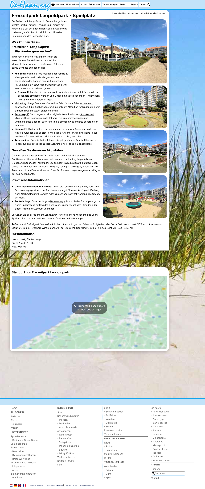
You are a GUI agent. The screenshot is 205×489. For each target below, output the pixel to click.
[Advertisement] (182, 83)
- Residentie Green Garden (25, 440)
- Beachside (17, 451)
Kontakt (155, 478)
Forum (107, 457)
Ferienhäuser (17, 447)
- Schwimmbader (113, 411)
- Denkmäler (63, 423)
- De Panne (157, 456)
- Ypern (108, 477)
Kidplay (19, 129)
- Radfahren (110, 415)
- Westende (157, 441)
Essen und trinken (113, 430)
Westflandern (111, 466)
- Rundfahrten (64, 434)
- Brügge (109, 470)
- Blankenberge (159, 422)
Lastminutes (17, 477)
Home (14, 408)
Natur (60, 464)
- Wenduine (157, 426)
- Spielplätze (64, 442)
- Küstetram (110, 450)
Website (22, 246)
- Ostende (156, 434)
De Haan (60, 4)
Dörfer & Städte (65, 461)
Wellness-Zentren (66, 457)
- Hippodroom (18, 466)
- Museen (62, 419)
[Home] (53, 4)
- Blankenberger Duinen (23, 455)
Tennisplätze (22, 140)
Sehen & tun (94, 4)
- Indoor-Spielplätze (68, 445)
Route (107, 442)
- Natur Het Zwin (160, 411)
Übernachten (72, 4)
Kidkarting (20, 103)
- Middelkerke (158, 437)
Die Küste (156, 408)
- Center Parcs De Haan (23, 462)
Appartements (18, 436)
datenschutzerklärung (54, 485)
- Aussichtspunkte (67, 427)
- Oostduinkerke (159, 449)
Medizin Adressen (113, 453)
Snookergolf (22, 114)
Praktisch (124, 4)
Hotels (14, 470)
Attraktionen (63, 431)
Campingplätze (19, 443)
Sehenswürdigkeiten (68, 416)
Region (134, 4)
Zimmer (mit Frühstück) (23, 473)
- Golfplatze (110, 422)
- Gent (107, 473)
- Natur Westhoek (160, 460)
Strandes (86, 205)
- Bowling (62, 449)
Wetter (142, 4)
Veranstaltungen (110, 4)
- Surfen (108, 426)
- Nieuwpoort (158, 445)
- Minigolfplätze (65, 453)
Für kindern (16, 424)
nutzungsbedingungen (35, 485)
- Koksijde (156, 452)
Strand (84, 4)
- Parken (108, 446)
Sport (107, 408)
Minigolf (19, 73)
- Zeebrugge (157, 419)
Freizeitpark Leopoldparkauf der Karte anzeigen (91, 307)
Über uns (155, 469)
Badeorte (15, 416)
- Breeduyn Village (20, 458)
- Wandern (109, 419)
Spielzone (80, 129)
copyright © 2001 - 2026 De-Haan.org (79, 485)
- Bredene (156, 430)
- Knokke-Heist (159, 415)
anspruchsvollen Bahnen (28, 81)
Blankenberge (84, 143)
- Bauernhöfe (64, 438)
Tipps (14, 420)
